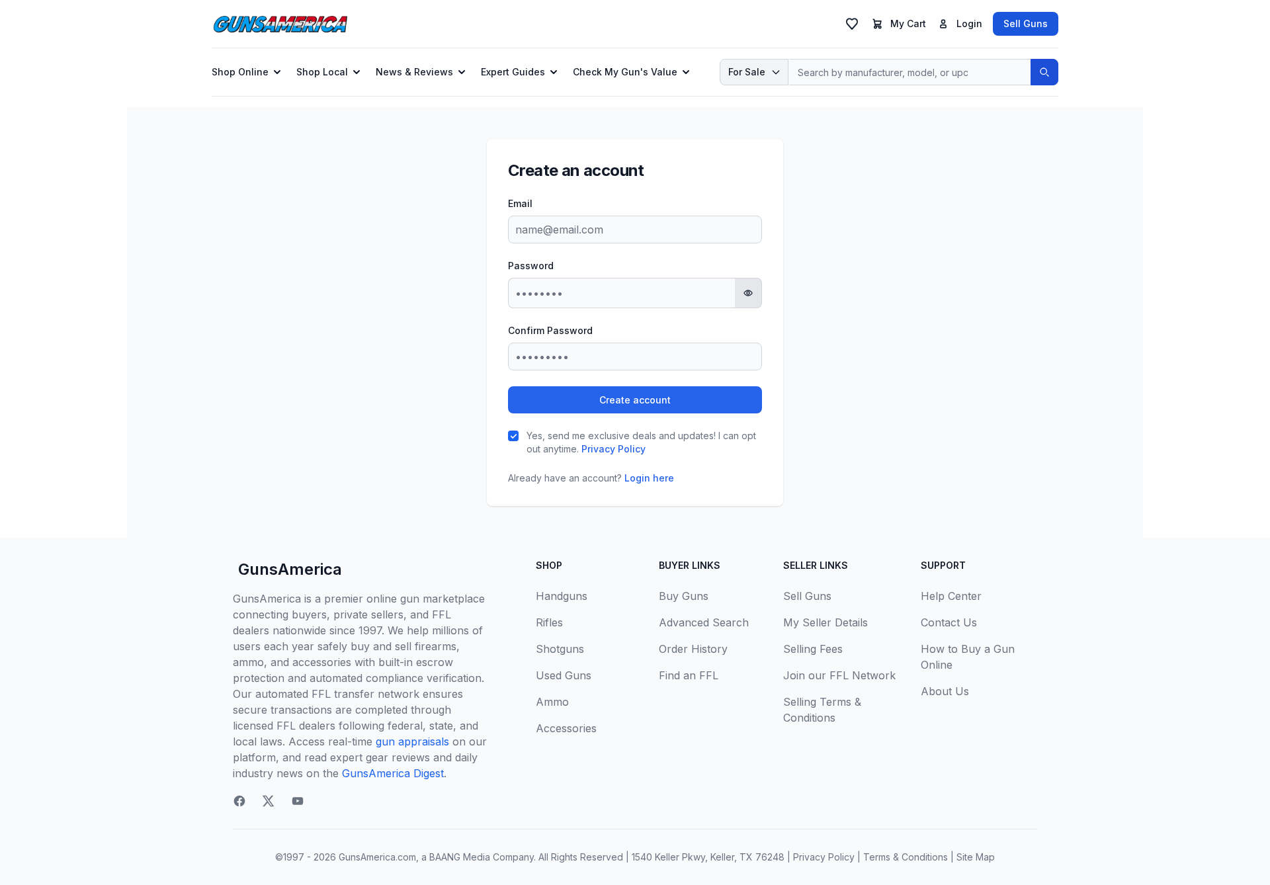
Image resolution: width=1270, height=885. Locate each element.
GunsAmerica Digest (393, 773)
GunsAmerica (290, 569)
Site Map (975, 857)
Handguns (561, 596)
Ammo (552, 701)
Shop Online (240, 71)
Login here (649, 478)
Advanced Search (704, 622)
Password (531, 265)
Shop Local (322, 71)
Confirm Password (550, 330)
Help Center (951, 596)
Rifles (549, 622)
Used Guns (563, 675)
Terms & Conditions (905, 857)
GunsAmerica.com (377, 857)
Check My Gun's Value (625, 71)
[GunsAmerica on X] (268, 801)
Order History (693, 648)
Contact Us (949, 622)
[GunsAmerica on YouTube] (297, 801)
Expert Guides (513, 71)
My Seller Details (825, 622)
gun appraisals (412, 741)
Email (520, 203)
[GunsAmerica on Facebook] (239, 801)
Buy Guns (683, 596)
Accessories (566, 728)
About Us (945, 691)
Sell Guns (1025, 23)
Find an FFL (688, 675)
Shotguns (560, 648)
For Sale (746, 71)
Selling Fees (813, 648)
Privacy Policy (613, 448)
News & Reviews (414, 71)
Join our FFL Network (839, 675)
